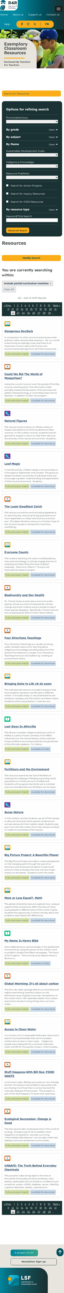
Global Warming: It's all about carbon (31, 983)
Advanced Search (17, 230)
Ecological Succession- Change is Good (27, 1121)
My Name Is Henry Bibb (21, 940)
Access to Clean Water (20, 1029)
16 (31, 309)
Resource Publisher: (18, 173)
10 (49, 305)
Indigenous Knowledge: (20, 162)
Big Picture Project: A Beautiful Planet (31, 855)
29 (49, 312)
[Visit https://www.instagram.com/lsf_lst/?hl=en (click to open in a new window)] (28, 24)
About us (18, 14)
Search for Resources (16, 93)
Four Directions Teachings (22, 638)
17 (36, 309)
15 (27, 309)
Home (4, 14)
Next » (56, 305)
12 (13, 309)
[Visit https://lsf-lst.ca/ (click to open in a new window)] (22, 1280)
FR (47, 24)
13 (17, 309)
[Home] (9, 5)
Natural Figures (15, 420)
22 (13, 312)
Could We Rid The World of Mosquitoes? (23, 376)
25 (28, 312)
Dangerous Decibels (18, 331)
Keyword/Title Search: (19, 216)
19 (45, 309)
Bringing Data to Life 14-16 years (28, 683)
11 (8, 309)
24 (23, 312)
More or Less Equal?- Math (23, 898)
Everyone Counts (16, 552)
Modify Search (31, 257)
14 (22, 309)
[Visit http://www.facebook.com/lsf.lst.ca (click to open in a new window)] (22, 24)
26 (33, 312)
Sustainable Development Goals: (25, 151)
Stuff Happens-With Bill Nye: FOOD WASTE (29, 1074)
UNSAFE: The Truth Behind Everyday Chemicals (30, 1167)
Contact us (52, 14)
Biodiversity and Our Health (24, 595)
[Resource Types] (32, 323)
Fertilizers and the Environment (26, 769)
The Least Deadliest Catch (23, 506)
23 (18, 312)
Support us (34, 14)
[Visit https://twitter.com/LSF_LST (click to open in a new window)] (35, 24)
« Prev (7, 305)
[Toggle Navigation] (58, 9)
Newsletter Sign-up (34, 1261)
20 (50, 309)
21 (55, 309)
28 (44, 312)
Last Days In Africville (20, 726)
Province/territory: (17, 117)
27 (39, 312)
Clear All (9, 289)
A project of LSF (24, 1252)
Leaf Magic (12, 463)
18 (40, 309)
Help (7, 24)
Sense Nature (14, 812)
